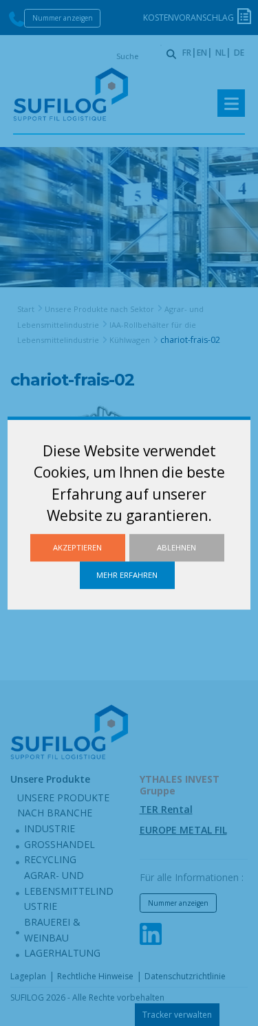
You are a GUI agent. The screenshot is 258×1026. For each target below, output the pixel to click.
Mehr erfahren (127, 575)
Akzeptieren (77, 547)
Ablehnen (176, 547)
